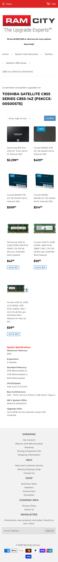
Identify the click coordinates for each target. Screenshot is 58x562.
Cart (53, 4)
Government (29, 491)
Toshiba (49, 54)
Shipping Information (29, 455)
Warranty (29, 447)
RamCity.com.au (31, 545)
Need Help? (29, 44)
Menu (9, 4)
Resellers (29, 487)
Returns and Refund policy (29, 443)
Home (5, 54)
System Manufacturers (26, 54)
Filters (50, 118)
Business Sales (29, 483)
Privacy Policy (29, 505)
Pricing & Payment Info (29, 451)
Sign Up (50, 531)
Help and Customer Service (29, 465)
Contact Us (29, 473)
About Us (29, 509)
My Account (29, 440)
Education (29, 495)
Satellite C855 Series (16, 63)
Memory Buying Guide (29, 469)
